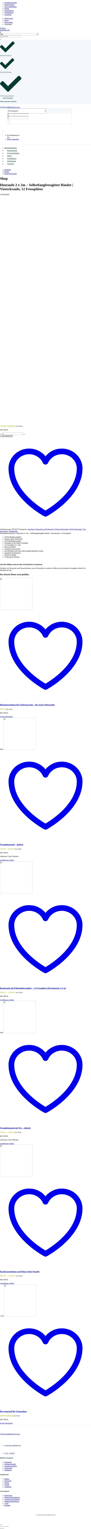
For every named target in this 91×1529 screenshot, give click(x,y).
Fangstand (8, 1462)
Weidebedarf (8, 13)
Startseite (7, 170)
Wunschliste (8, 22)
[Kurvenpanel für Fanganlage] (20, 1316)
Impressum (8, 1495)
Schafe (6, 1485)
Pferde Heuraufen (10, 174)
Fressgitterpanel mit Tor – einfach (15, 1128)
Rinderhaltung (9, 5)
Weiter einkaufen (13, 139)
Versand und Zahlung (12, 1499)
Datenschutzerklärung (12, 1497)
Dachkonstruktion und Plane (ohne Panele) (19, 1271)
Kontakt (7, 1505)
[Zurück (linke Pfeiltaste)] (1, 1528)
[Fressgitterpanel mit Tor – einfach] (19, 1032)
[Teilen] (3, 1526)
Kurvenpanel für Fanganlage (13, 1411)
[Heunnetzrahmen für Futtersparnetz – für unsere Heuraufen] (16, 609)
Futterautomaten (10, 1464)
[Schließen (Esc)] (1, 1526)
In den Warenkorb (6, 436)
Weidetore (8, 1470)
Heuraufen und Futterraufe (44, 529)
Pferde (6, 9)
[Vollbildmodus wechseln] (5, 1526)
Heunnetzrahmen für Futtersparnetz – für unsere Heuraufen (27, 705)
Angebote (7, 15)
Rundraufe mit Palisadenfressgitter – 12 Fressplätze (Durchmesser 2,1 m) (33, 988)
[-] (1, 434)
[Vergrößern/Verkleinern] (7, 1526)
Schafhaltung (9, 11)
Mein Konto (8, 18)
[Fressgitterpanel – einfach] (19, 749)
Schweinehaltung (10, 7)
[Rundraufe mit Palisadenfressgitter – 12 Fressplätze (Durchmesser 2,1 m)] (16, 893)
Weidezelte (8, 1468)
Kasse (6, 20)
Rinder (6, 1479)
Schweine (7, 1481)
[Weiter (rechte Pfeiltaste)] (3, 1528)
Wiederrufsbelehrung (11, 1501)
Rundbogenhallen (10, 3)
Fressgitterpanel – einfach (11, 844)
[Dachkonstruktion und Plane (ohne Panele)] (16, 1176)
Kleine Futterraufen (62, 529)
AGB (6, 1503)
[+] (24, 434)
